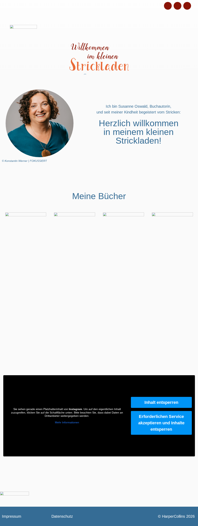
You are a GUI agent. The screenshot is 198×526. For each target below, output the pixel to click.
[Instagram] (168, 6)
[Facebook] (177, 6)
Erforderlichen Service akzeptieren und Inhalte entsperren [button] (161, 423)
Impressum (11, 516)
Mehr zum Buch (25, 267)
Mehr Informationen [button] (67, 422)
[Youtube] (187, 6)
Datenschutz (62, 516)
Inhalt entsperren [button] (161, 402)
